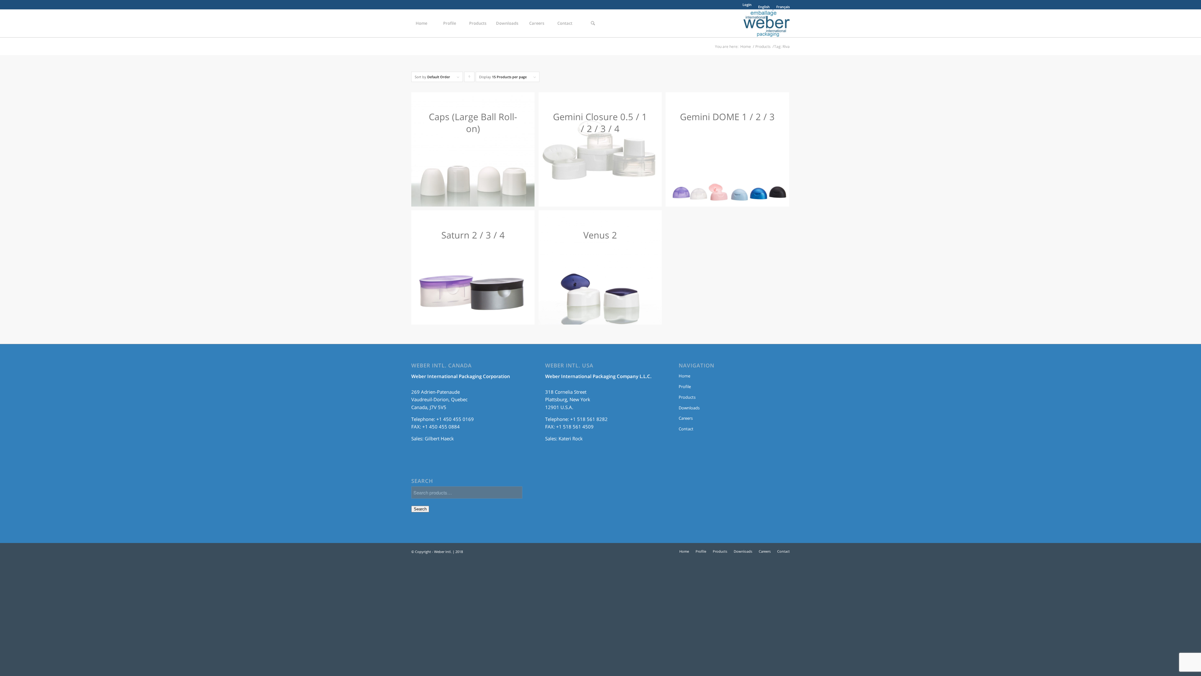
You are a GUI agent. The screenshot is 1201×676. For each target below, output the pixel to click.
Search (420, 509)
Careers (686, 418)
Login (747, 4)
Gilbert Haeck (439, 438)
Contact (686, 429)
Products (763, 46)
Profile (685, 386)
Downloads (689, 408)
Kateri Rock (571, 438)
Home (745, 46)
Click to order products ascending (469, 78)
